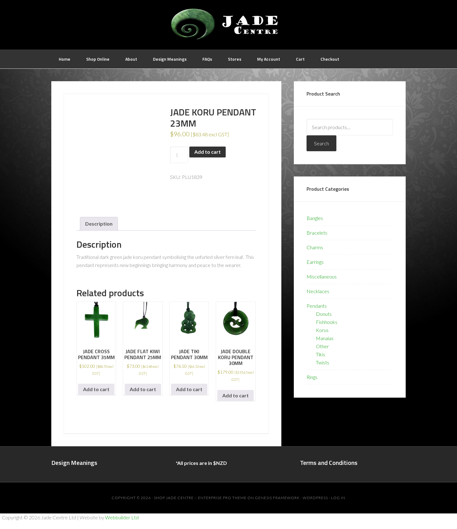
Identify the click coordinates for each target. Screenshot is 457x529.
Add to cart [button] (96, 389)
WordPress (315, 497)
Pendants (317, 306)
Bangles (315, 218)
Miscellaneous (322, 276)
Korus (322, 330)
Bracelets (317, 233)
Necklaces (318, 291)
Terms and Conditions (329, 462)
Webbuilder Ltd (122, 517)
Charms (315, 247)
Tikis (320, 354)
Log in (338, 497)
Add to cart (207, 152)
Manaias (325, 338)
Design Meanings (74, 462)
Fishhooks (326, 322)
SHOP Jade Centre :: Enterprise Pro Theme (200, 497)
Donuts (324, 314)
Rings (312, 377)
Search (321, 143)
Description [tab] (99, 224)
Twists (322, 362)
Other (322, 346)
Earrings (315, 262)
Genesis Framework (277, 497)
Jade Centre (228, 24)
